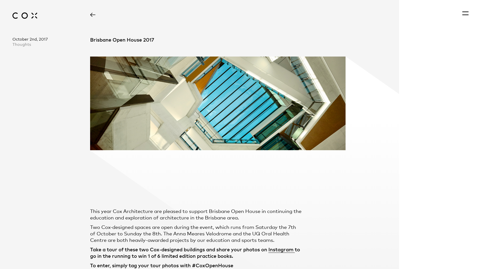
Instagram (281, 249)
